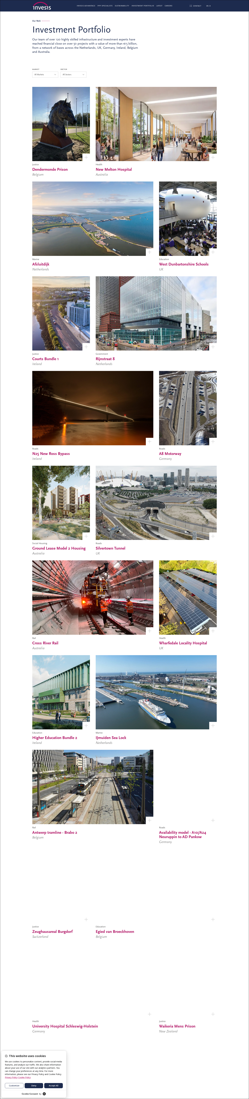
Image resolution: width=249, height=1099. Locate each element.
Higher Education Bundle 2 (54, 737)
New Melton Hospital (114, 169)
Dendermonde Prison (50, 169)
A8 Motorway (170, 453)
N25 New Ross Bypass (51, 453)
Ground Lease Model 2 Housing (59, 548)
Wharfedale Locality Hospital (183, 643)
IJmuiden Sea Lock (111, 737)
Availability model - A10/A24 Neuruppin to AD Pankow (182, 834)
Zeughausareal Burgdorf (52, 931)
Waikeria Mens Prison (177, 1026)
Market (35, 69)
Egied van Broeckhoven (115, 931)
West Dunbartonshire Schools (184, 264)
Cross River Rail (45, 643)
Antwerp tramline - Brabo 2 (54, 832)
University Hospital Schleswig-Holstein (65, 1026)
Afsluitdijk (40, 264)
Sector (64, 69)
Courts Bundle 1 (45, 359)
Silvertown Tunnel (110, 548)
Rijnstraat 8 (105, 359)
